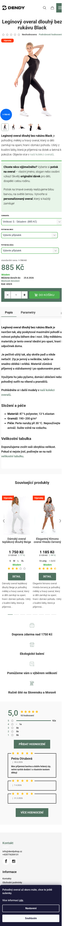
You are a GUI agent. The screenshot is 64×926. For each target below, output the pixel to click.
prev (3, 520)
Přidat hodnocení (32, 744)
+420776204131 (10, 854)
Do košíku (46, 294)
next (60, 520)
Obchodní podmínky (12, 882)
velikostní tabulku (12, 456)
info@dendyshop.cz (12, 851)
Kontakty (6, 878)
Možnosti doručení (10, 281)
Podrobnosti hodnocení (50, 34)
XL (22, 561)
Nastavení (31, 908)
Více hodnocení (32, 812)
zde (21, 900)
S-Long (42, 561)
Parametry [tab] (28, 312)
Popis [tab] (9, 312)
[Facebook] (6, 861)
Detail (16, 576)
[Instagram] (13, 861)
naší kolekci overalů (42, 154)
